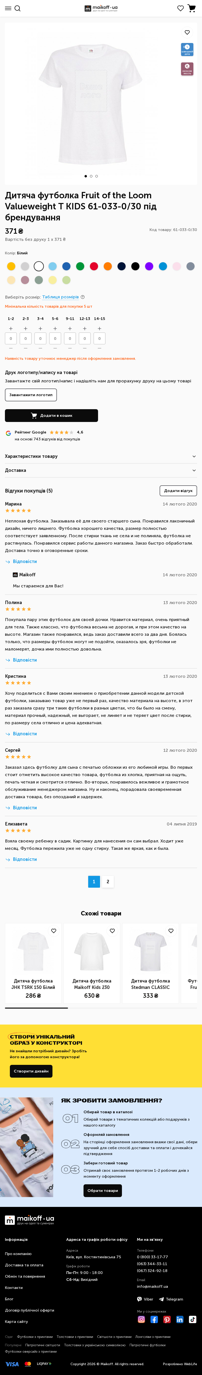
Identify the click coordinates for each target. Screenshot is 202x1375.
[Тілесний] (11, 280)
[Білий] (39, 266)
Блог (9, 1299)
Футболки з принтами (35, 1337)
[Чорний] (135, 266)
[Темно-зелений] (39, 280)
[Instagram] (141, 1319)
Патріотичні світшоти (42, 1345)
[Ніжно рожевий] (176, 266)
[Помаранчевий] (107, 266)
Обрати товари (102, 1190)
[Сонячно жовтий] (11, 266)
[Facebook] (154, 1319)
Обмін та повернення (25, 1276)
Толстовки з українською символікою (95, 1345)
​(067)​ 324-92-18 (152, 1270)
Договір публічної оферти (29, 1310)
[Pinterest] (167, 1319)
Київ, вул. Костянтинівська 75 (93, 1257)
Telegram (174, 1299)
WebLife (190, 1364)
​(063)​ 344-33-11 (152, 1263)
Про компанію (18, 1253)
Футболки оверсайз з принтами (31, 1351)
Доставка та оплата (24, 1265)
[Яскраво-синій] (66, 266)
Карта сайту (16, 1321)
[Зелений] (80, 266)
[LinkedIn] (179, 1319)
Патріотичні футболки (148, 1345)
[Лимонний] (52, 280)
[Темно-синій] (190, 266)
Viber (148, 1299)
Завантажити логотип (30, 394)
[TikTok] (192, 1319)
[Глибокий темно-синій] (121, 266)
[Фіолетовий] (149, 266)
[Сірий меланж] (25, 266)
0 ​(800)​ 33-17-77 (152, 1257)
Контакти (14, 1287)
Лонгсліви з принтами (152, 1337)
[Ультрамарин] (163, 266)
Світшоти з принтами (114, 1337)
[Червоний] (94, 266)
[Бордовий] (25, 280)
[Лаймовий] (66, 280)
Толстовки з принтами (75, 1337)
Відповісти (25, 561)
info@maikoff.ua (152, 1286)
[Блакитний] (52, 266)
